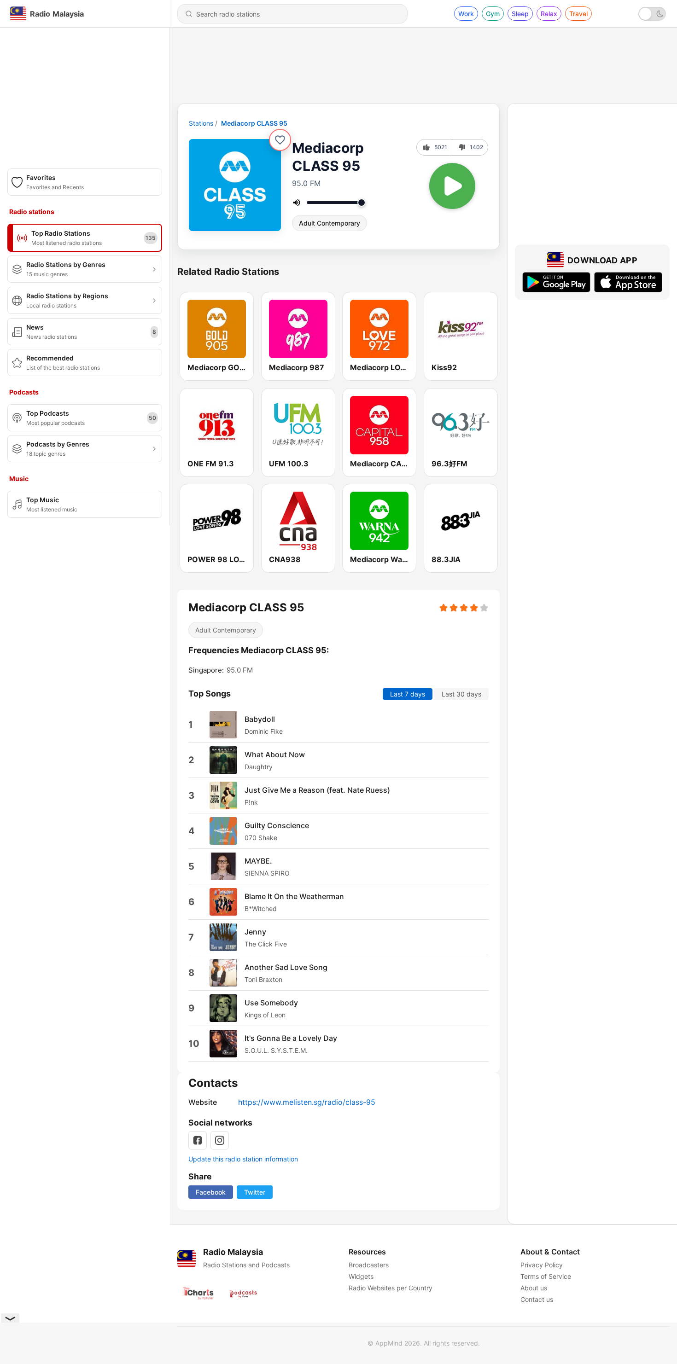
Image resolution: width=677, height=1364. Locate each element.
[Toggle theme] (652, 14)
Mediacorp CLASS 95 (254, 123)
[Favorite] (280, 140)
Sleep (520, 13)
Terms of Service (545, 1276)
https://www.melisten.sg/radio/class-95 (306, 1102)
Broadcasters (369, 1265)
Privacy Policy (541, 1265)
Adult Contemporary (329, 223)
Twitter (254, 1192)
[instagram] (219, 1140)
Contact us (536, 1299)
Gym (493, 13)
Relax (549, 13)
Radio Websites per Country (390, 1288)
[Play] (452, 186)
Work (466, 13)
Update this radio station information (243, 1159)
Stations (201, 123)
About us (533, 1288)
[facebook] (197, 1140)
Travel (578, 13)
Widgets (361, 1276)
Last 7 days (407, 694)
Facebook (211, 1192)
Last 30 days (461, 694)
